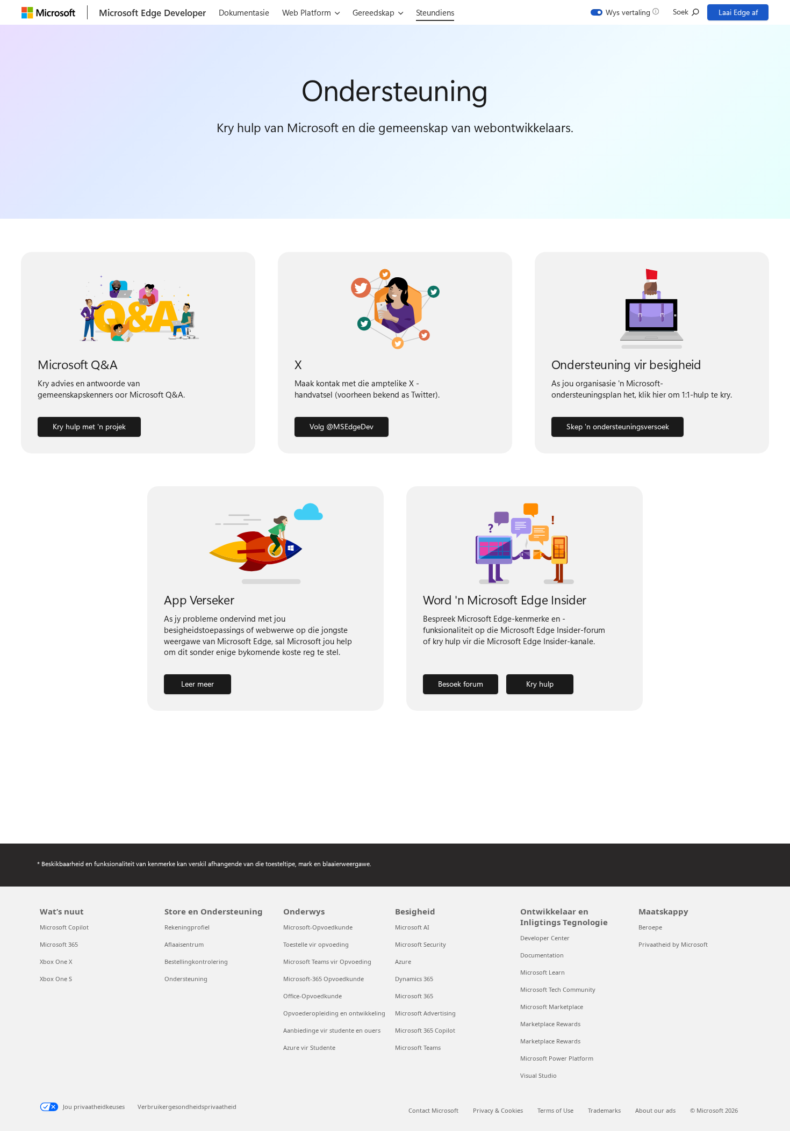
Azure (403, 961)
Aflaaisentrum (184, 944)
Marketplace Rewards (550, 1024)
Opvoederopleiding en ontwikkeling (334, 1013)
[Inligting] (655, 12)
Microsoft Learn (542, 972)
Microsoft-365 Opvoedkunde (323, 979)
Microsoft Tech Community (557, 989)
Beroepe (650, 927)
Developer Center (545, 938)
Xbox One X (56, 961)
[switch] (621, 12)
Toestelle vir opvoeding (316, 944)
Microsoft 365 (59, 944)
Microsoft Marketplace (551, 1007)
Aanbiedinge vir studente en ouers (331, 1030)
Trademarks (604, 1110)
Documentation (542, 955)
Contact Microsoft (433, 1110)
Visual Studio (538, 1075)
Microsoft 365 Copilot (425, 1030)
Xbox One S (56, 979)
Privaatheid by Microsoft (673, 944)
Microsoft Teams (418, 1047)
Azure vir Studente (309, 1047)
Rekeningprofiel (187, 927)
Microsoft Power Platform (556, 1058)
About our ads (655, 1110)
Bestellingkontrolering (196, 961)
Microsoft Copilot (64, 927)
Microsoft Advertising (425, 1013)
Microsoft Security (420, 944)
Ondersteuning (185, 979)
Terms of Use (555, 1110)
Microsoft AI (412, 927)
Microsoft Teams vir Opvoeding (327, 961)
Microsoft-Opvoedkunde (318, 927)
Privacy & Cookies (498, 1110)
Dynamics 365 (414, 979)
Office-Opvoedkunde (312, 996)
